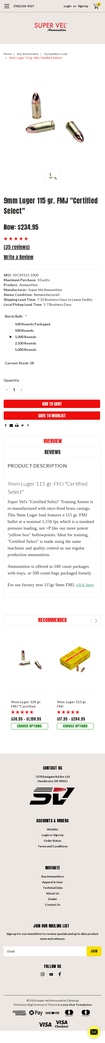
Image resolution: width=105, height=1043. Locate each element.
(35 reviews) (17, 247)
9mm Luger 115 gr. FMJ (72, 704)
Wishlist (52, 829)
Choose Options (29, 726)
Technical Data (53, 888)
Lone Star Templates (76, 1004)
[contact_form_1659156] (94, 1032)
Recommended (52, 620)
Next (96, 621)
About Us (52, 893)
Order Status (52, 840)
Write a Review (18, 257)
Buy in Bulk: (16, 316)
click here (85, 584)
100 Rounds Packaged (32, 324)
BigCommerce (37, 1004)
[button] (52, 795)
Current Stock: (19, 363)
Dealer (52, 899)
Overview (52, 441)
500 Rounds (24, 330)
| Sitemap (73, 1000)
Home (8, 54)
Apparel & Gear (52, 882)
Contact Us (52, 904)
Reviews (52, 452)
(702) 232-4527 (23, 6)
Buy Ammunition (28, 54)
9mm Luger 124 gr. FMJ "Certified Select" (26, 706)
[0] (93, 6)
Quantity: (12, 380)
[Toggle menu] (6, 8)
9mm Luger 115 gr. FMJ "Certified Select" (35, 58)
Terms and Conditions (53, 846)
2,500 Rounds (25, 343)
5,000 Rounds (25, 349)
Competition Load (55, 54)
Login (67, 6)
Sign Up (83, 6)
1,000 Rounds (25, 337)
